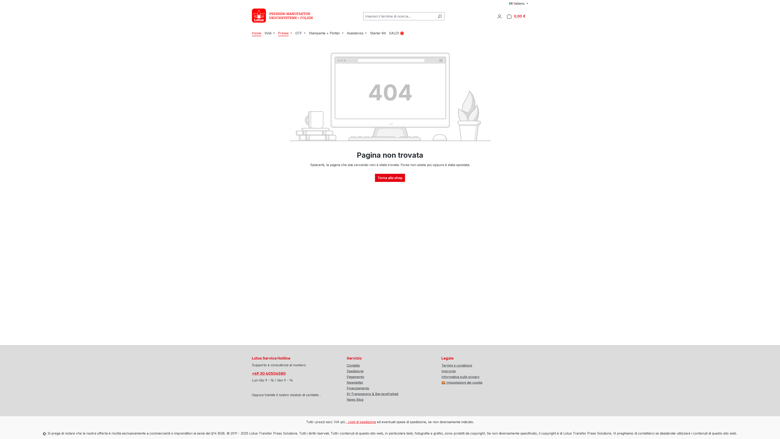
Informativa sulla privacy (460, 377)
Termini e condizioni (456, 365)
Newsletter (355, 382)
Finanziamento (358, 388)
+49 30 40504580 (269, 373)
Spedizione (355, 371)
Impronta (448, 371)
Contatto (353, 365)
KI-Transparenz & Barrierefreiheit (372, 394)
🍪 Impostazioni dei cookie (461, 382)
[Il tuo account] (499, 16)
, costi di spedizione (361, 422)
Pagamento (355, 377)
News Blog (355, 400)
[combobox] (399, 16)
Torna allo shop (390, 178)
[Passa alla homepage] (282, 16)
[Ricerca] (439, 16)
